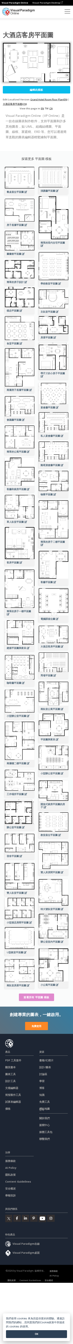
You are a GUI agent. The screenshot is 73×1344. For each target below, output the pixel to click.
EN (42, 108)
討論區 (43, 1074)
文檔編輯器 (11, 1088)
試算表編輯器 (13, 1101)
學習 (42, 1081)
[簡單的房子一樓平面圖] (19, 616)
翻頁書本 (10, 1067)
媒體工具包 (45, 1132)
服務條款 (10, 1161)
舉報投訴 (10, 1195)
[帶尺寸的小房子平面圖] (53, 378)
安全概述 (10, 1188)
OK (36, 1333)
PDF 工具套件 (13, 1060)
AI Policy (10, 1168)
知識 (42, 1095)
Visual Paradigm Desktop (46, 2)
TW (46, 108)
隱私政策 (10, 1174)
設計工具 (10, 1081)
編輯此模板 (36, 89)
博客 (42, 1088)
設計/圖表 (45, 1067)
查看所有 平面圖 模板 (36, 997)
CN (51, 108)
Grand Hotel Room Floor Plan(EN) (48, 99)
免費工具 (44, 1101)
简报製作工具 (13, 1095)
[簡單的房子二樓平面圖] (53, 547)
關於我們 (44, 1118)
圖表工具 (10, 1074)
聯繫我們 (44, 1139)
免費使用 (36, 1026)
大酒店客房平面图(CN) (15, 104)
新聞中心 (44, 1125)
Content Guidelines (18, 1181)
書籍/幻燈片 (46, 1060)
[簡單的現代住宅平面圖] (53, 248)
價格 (7, 1108)
